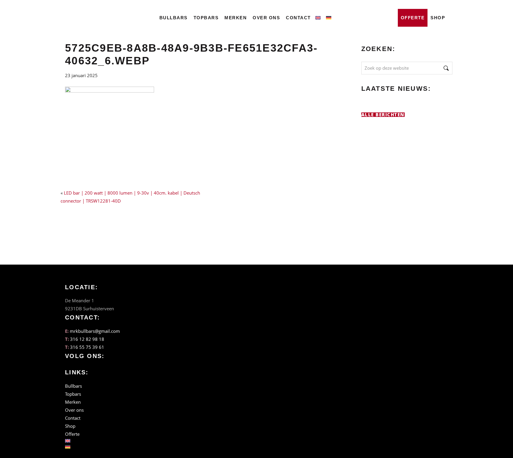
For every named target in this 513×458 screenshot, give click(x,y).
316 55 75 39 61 (87, 347)
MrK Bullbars (91, 12)
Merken (235, 17)
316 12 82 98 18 (87, 339)
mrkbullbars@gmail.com (95, 331)
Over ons (266, 17)
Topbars (206, 17)
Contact (298, 17)
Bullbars (173, 17)
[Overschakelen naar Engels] (319, 16)
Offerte (413, 17)
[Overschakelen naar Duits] (329, 16)
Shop (437, 17)
